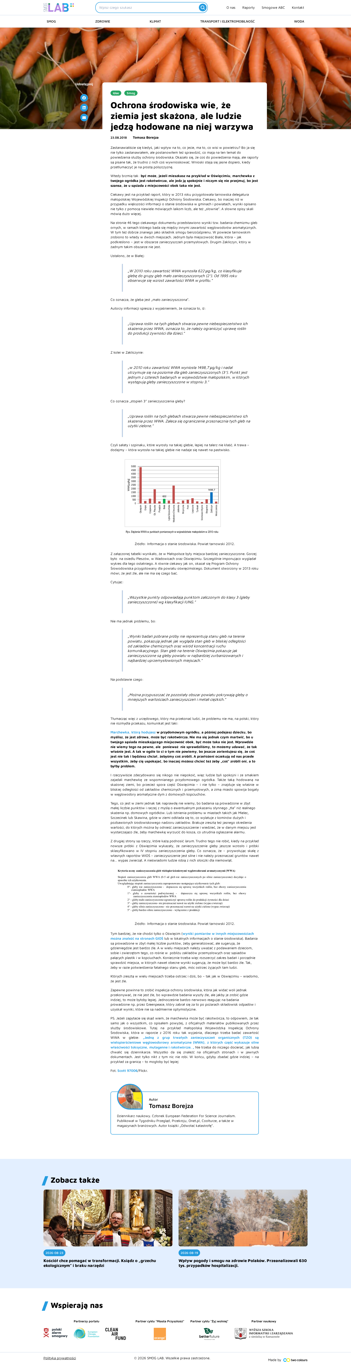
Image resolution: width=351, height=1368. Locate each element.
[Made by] (295, 1360)
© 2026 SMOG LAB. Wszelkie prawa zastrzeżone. (172, 1358)
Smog (51, 21)
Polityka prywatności (59, 1358)
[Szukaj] (202, 7)
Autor (153, 1099)
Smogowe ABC (273, 7)
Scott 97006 (127, 1071)
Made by (274, 1360)
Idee (116, 93)
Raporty (248, 7)
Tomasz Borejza (146, 137)
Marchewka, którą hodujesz (133, 732)
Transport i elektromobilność (227, 21)
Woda (299, 21)
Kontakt (298, 7)
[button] (84, 98)
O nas (230, 7)
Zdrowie (102, 21)
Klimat (155, 21)
